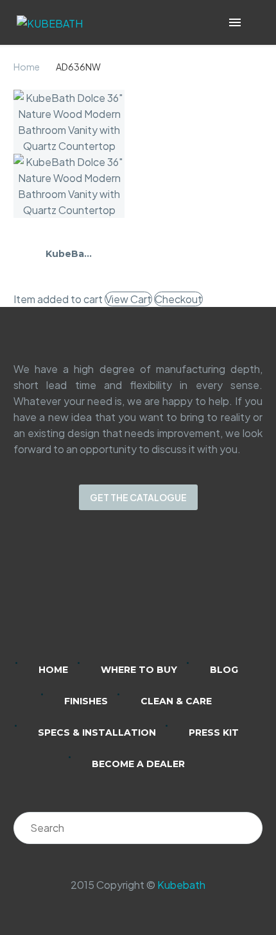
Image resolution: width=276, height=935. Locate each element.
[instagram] (121, 594)
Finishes (86, 701)
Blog (224, 669)
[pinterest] (188, 594)
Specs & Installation (97, 732)
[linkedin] (88, 594)
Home (26, 66)
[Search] (246, 828)
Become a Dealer (138, 764)
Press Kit (214, 732)
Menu (235, 22)
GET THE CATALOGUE (138, 497)
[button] (253, 23)
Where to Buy (139, 669)
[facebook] (154, 594)
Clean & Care (176, 701)
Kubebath (181, 884)
